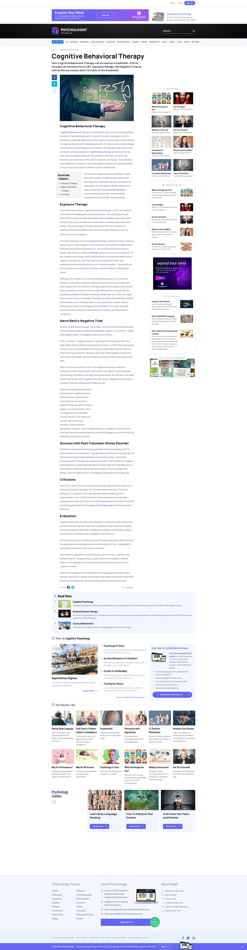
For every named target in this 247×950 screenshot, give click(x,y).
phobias (121, 189)
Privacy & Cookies (119, 937)
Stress (172, 42)
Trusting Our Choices (113, 683)
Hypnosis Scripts (134, 937)
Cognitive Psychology (69, 50)
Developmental (123, 42)
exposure (94, 241)
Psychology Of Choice (114, 645)
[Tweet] (54, 84)
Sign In (172, 3)
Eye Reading (170, 895)
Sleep (164, 42)
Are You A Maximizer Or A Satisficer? (121, 658)
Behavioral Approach (174, 891)
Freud (79, 906)
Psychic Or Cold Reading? (115, 671)
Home (55, 890)
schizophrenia (105, 505)
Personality (154, 42)
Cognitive (110, 42)
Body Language (97, 42)
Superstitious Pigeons (64, 678)
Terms (105, 937)
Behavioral (75, 132)
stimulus (103, 306)
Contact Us (93, 937)
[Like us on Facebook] (183, 937)
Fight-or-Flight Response (176, 906)
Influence (81, 910)
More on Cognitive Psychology (130, 697)
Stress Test (170, 899)
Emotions (81, 902)
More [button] (196, 42)
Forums (144, 42)
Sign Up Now (139, 922)
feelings (94, 252)
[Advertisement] (119, 405)
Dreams (135, 42)
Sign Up (189, 3)
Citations (129, 587)
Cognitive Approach (174, 902)
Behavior (74, 42)
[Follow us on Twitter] (188, 938)
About (84, 937)
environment (97, 330)
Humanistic (57, 910)
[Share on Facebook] (54, 78)
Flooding (65, 194)
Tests (179, 42)
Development (83, 898)
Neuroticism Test (173, 910)
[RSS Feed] (193, 938)
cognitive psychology (100, 151)
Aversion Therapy (69, 183)
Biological (84, 42)
